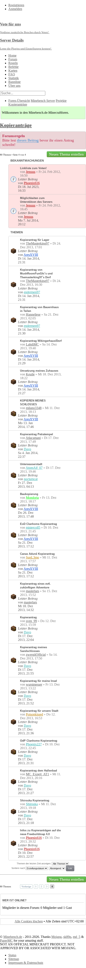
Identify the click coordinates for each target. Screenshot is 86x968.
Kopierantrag (28, 617)
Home (12, 55)
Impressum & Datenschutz (25, 962)
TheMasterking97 (37, 243)
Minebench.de (12, 937)
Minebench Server (43, 100)
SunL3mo (32, 557)
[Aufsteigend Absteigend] (62, 868)
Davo (27, 449)
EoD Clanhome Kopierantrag (38, 523)
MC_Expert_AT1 (37, 774)
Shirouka (32, 804)
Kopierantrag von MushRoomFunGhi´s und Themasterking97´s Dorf (36, 273)
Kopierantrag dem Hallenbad (38, 770)
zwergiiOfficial (36, 654)
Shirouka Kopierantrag (34, 800)
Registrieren (16, 5)
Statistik (13, 78)
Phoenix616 (32, 183)
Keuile (30, 374)
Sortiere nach (18, 868)
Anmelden (15, 9)
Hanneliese (33, 314)
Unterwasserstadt (31, 464)
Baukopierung (29, 494)
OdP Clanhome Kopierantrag (38, 740)
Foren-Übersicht (19, 100)
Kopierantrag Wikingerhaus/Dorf (41, 340)
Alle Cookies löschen (29, 921)
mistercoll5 (33, 527)
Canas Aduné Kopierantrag (37, 553)
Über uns (14, 85)
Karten (12, 70)
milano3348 (34, 408)
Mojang (56, 937)
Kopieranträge (17, 104)
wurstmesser (34, 684)
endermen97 (32, 292)
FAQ (11, 74)
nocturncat (31, 479)
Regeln (13, 63)
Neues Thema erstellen (66, 154)
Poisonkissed (34, 714)
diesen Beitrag (28, 140)
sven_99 (31, 621)
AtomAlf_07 (34, 467)
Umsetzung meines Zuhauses (39, 370)
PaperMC (6, 940)
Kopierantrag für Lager (34, 239)
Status (12, 955)
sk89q (67, 937)
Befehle (13, 67)
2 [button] (41, 886)
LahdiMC (32, 344)
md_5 (76, 937)
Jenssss (30, 171)
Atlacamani (33, 438)
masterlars (32, 591)
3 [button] (46, 886)
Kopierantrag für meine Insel (38, 680)
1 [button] (36, 886)
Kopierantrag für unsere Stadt (39, 710)
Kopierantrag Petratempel (36, 434)
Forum (12, 59)
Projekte (61, 100)
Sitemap (13, 959)
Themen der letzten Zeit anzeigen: (34, 863)
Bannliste (14, 82)
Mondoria (32, 497)
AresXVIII (31, 254)
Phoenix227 (34, 744)
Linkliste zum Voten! (33, 168)
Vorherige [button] (26, 886)
